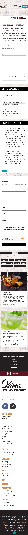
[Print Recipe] (24, 18)
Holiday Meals (6, 473)
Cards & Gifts (6, 441)
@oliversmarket (16, 373)
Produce (4, 419)
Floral (3, 439)
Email (4, 214)
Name (4, 207)
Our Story (5, 462)
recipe (23, 263)
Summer (20, 266)
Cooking (5, 260)
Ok (14, 532)
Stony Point (14, 364)
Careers (5, 449)
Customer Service (8, 505)
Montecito (14, 361)
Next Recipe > (23, 252)
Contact (5, 499)
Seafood (7, 266)
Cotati (14, 359)
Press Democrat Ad (8, 496)
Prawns (17, 263)
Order (4, 470)
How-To (4, 263)
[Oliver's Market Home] (14, 385)
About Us (5, 458)
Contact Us (5, 502)
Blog (3, 479)
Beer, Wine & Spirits (8, 431)
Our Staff (5, 467)
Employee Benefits (8, 455)
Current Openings (8, 452)
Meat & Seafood (6, 429)
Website (4, 220)
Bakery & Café (6, 434)
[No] (26, 524)
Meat (11, 263)
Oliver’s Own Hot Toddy (8, 294)
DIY (11, 260)
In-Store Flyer (6, 493)
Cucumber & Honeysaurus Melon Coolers (11, 333)
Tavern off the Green (8, 444)
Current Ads (25, 6)
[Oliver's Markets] (3, 6)
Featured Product (20, 260)
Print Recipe (4, 171)
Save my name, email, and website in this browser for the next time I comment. (14, 230)
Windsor (14, 367)
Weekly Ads (6, 487)
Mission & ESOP (7, 464)
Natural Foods (6, 416)
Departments (8, 413)
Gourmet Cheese (7, 426)
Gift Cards (5, 476)
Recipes (5, 483)
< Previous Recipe (6, 252)
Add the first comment (14, 178)
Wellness (4, 436)
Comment (5, 190)
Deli (3, 424)
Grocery (4, 421)
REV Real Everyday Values (10, 491)
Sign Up (20, 6)
